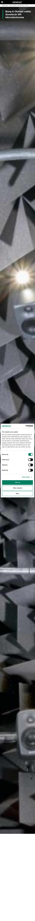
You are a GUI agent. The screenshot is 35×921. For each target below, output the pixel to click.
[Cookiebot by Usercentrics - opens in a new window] (25, 426)
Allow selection (17, 488)
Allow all (17, 482)
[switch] (30, 459)
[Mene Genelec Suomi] (18, 2)
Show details (26, 477)
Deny (17, 493)
